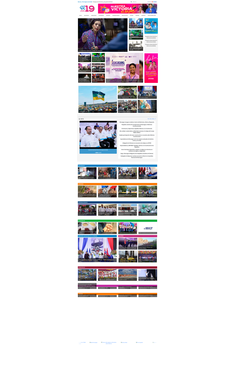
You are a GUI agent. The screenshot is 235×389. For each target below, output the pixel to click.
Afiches (131, 15)
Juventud (143, 15)
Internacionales (116, 15)
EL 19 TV (81, 119)
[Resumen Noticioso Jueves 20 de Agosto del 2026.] (98, 126)
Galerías (121, 236)
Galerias (137, 15)
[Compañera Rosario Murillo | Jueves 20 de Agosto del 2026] (99, 126)
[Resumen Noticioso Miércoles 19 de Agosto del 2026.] (100, 126)
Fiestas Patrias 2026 (152, 15)
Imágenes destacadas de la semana (87, 236)
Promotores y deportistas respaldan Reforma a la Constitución (137, 128)
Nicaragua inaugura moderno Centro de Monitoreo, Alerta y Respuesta (137, 122)
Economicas (101, 15)
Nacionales (86, 15)
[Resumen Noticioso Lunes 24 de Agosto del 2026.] (95, 126)
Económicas (81, 220)
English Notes (125, 15)
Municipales (93, 15)
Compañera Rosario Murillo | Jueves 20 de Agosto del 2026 (98, 123)
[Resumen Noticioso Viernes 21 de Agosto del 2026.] (96, 126)
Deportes (108, 15)
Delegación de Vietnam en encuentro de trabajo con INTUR (137, 143)
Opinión (80, 294)
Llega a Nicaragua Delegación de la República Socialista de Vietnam (136, 153)
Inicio (80, 15)
